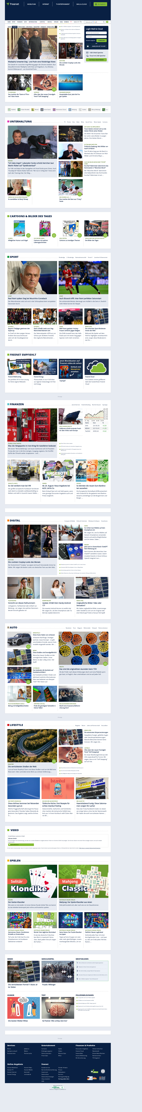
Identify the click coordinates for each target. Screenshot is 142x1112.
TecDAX (87, 431)
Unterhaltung (21, 121)
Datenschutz (45, 1074)
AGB (43, 1081)
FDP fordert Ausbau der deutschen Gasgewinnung (71, 446)
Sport (14, 257)
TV (64, 122)
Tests (74, 628)
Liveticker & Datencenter (101, 257)
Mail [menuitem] (61, 22)
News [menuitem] (9, 22)
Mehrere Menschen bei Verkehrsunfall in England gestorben (91, 962)
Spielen (15, 860)
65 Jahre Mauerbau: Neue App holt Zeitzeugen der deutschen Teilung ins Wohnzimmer (78, 573)
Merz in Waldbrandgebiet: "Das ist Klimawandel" (70, 26)
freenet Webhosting (81, 1055)
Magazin (79, 628)
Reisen (83, 725)
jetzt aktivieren (15, 844)
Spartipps (105, 404)
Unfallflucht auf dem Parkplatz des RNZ (86, 1000)
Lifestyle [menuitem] (42, 22)
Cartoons (105, 122)
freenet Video (28, 1067)
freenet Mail (79, 1053)
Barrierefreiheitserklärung (49, 1070)
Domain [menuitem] (66, 22)
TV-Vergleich (96, 1058)
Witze (82, 122)
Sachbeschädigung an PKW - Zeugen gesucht (87, 1003)
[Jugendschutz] (58, 1087)
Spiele (60, 1049)
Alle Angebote (101, 4)
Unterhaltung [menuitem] (33, 22)
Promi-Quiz (45, 1055)
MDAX (87, 428)
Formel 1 (90, 257)
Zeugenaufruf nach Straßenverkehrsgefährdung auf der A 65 (90, 1006)
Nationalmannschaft (80, 257)
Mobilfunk (31, 4)
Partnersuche (28, 1053)
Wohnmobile (87, 628)
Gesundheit (104, 725)
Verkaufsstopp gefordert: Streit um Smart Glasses (71, 570)
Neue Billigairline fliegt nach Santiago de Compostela (71, 773)
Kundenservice (46, 1067)
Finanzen (17, 404)
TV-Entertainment (63, 4)
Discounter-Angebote (82, 1049)
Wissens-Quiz (62, 1053)
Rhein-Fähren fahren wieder (67, 443)
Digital (15, 520)
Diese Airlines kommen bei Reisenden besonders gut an (72, 767)
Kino (74, 122)
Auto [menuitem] (25, 22)
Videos (60, 1051)
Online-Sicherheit (97, 1049)
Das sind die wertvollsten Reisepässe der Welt (70, 770)
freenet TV (10, 1070)
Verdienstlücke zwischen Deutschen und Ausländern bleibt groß (71, 454)
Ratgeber (77, 725)
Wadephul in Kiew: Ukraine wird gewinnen (87, 967)
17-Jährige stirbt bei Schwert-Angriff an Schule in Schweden (70, 34)
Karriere (60, 1074)
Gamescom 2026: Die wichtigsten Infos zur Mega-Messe (72, 567)
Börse (9, 1049)
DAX (86, 426)
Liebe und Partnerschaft (93, 725)
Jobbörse (26, 1049)
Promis (69, 122)
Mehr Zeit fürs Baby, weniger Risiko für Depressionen (89, 970)
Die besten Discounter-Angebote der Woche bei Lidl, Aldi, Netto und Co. (93, 975)
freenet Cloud (80, 1051)
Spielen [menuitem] (56, 22)
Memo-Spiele (97, 122)
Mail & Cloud (82, 4)
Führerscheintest (103, 628)
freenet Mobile (28, 1070)
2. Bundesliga (70, 257)
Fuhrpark (94, 628)
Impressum (45, 1072)
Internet (46, 4)
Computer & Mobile (69, 521)
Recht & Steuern (96, 404)
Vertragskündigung (63, 1076)
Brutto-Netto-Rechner (99, 1053)
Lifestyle (16, 725)
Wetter (26, 1051)
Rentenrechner (97, 1055)
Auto (13, 627)
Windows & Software (94, 521)
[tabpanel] (32, 47)
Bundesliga (62, 257)
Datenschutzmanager (48, 1076)
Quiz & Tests (89, 122)
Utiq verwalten (46, 1079)
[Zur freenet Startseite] (13, 4)
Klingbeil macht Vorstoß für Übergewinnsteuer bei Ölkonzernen (71, 449)
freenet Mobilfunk (12, 1067)
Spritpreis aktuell (12, 1051)
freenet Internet (12, 1072)
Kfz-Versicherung (81, 1058)
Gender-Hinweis (63, 1067)
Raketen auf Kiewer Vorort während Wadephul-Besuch (70, 30)
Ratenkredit (96, 1051)
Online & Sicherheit (82, 521)
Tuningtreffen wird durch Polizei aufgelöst (86, 997)
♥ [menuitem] (71, 21)
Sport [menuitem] (13, 22)
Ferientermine (11, 1053)
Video (77, 122)
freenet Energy (11, 1074)
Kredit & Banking (86, 404)
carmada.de (27, 1074)
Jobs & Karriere (76, 404)
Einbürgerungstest (47, 1051)
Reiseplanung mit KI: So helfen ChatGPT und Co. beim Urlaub (73, 564)
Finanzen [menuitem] (19, 22)
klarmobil (27, 1072)
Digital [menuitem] (50, 22)
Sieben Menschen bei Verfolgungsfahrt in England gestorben (71, 38)
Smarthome (104, 521)
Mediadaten (61, 1072)
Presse (60, 1070)
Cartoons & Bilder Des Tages (31, 216)
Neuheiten (68, 628)
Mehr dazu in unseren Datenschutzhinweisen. (90, 848)
